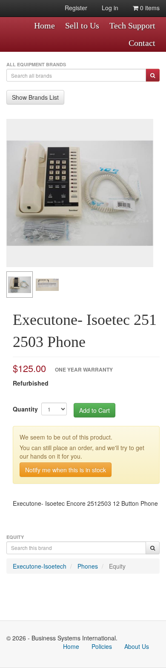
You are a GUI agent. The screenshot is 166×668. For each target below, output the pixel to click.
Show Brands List (35, 97)
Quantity (25, 409)
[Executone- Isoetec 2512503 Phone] (79, 193)
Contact (142, 43)
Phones (87, 566)
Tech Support (132, 25)
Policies (102, 646)
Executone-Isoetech (39, 566)
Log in (110, 7)
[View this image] (19, 284)
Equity (117, 566)
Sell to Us (82, 25)
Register (76, 7)
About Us (136, 646)
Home (44, 25)
